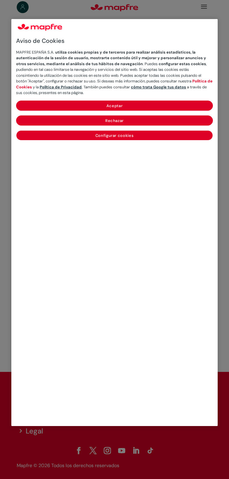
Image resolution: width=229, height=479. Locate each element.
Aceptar (114, 105)
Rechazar (114, 120)
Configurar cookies (114, 135)
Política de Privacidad (61, 87)
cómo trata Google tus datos (158, 87)
